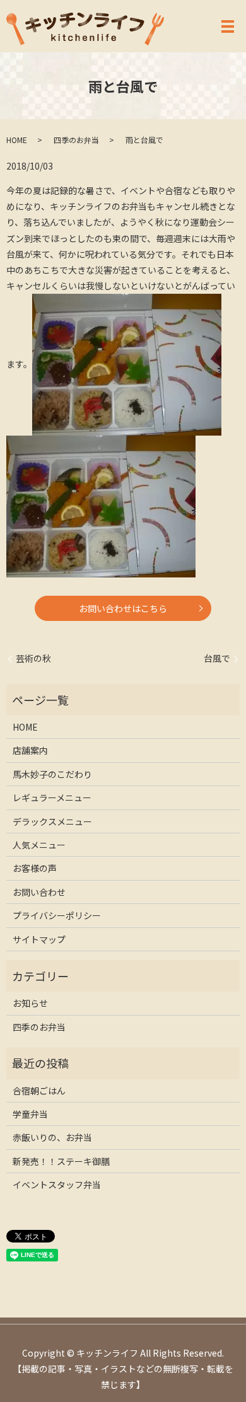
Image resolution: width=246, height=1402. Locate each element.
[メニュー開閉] (227, 26)
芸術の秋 (33, 658)
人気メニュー (39, 844)
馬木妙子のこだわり (52, 774)
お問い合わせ (39, 892)
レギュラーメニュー (52, 797)
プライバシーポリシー (57, 915)
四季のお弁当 (76, 139)
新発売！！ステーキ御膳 (61, 1161)
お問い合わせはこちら (123, 608)
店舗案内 (30, 750)
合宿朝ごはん (39, 1090)
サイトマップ (39, 939)
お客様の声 (35, 868)
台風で (217, 658)
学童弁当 (30, 1114)
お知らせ (30, 1003)
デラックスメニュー (52, 821)
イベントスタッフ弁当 (57, 1184)
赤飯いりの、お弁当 (52, 1137)
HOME (16, 139)
